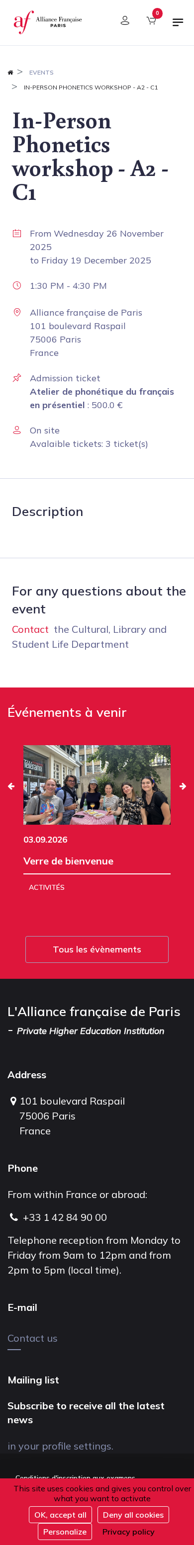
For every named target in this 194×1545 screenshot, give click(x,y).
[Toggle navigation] (178, 26)
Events (41, 72)
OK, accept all (60, 1515)
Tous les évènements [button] (97, 949)
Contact (30, 629)
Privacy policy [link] (128, 1532)
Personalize (65, 1532)
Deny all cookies (133, 1515)
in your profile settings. (60, 1446)
